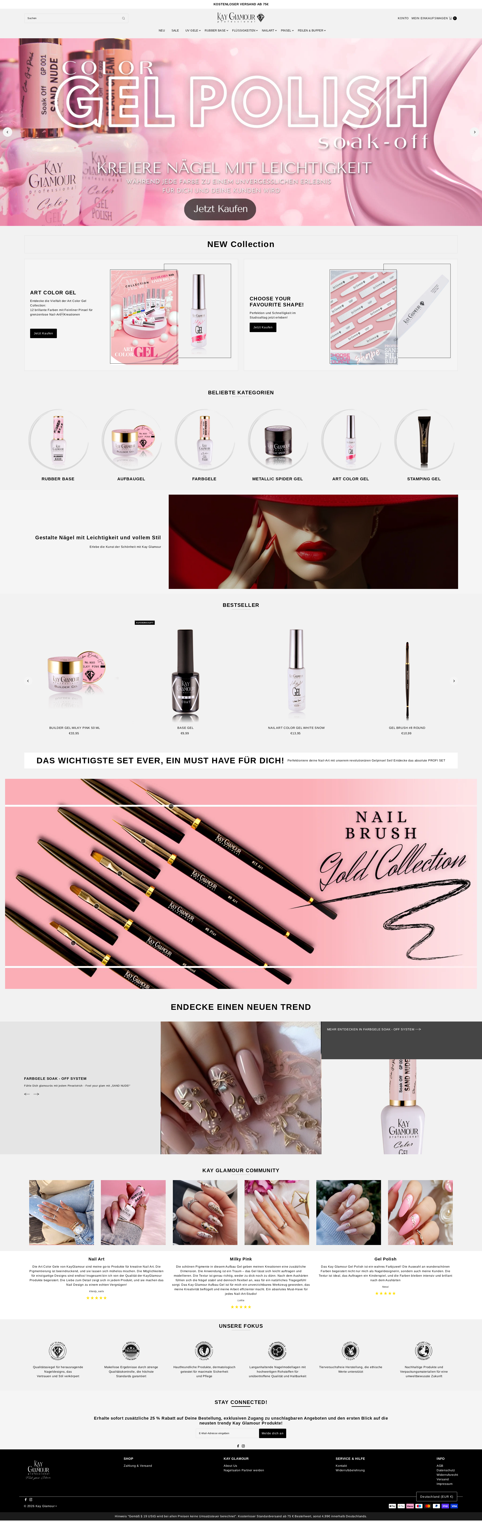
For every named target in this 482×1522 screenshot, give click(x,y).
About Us (230, 1465)
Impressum (445, 1483)
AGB (440, 1465)
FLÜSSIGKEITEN (243, 30)
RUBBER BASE (215, 30)
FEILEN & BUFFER (310, 30)
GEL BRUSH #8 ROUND (407, 727)
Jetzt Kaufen (43, 333)
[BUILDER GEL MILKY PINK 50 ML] (74, 671)
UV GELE (191, 30)
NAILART (268, 30)
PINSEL (286, 30)
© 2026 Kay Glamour (39, 1506)
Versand (443, 1479)
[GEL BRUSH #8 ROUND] (407, 671)
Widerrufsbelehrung (350, 1470)
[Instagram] (243, 1446)
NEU (162, 30)
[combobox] (76, 18)
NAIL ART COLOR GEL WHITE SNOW (296, 727)
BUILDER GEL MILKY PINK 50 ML (74, 727)
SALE (175, 30)
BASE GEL (185, 727)
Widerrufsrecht (447, 1474)
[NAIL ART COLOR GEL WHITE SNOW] (296, 671)
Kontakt (341, 1465)
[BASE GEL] (185, 671)
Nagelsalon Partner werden (244, 1470)
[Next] (474, 132)
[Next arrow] (36, 1094)
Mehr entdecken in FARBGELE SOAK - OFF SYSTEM (371, 1029)
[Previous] (7, 132)
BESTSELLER (241, 605)
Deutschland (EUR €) (436, 1496)
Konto (403, 18)
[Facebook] (238, 1446)
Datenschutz (446, 1470)
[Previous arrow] (27, 1094)
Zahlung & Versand (138, 1465)
